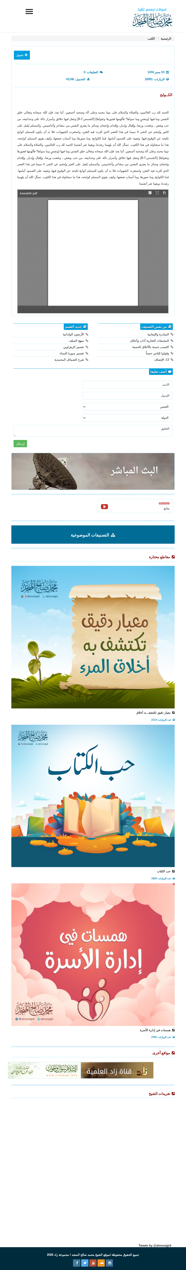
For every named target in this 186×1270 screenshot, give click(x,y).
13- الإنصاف (162, 359)
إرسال (20, 443)
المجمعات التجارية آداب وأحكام (150, 340)
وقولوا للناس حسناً (158, 353)
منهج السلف (77, 340)
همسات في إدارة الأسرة (155, 1030)
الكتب (151, 38)
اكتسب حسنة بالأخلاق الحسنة (151, 347)
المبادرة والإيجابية (158, 334)
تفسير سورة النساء (72, 353)
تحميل (20, 55)
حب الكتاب (164, 871)
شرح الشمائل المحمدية (69, 359)
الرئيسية (165, 38)
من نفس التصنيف (155, 327)
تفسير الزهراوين (74, 347)
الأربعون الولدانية (74, 334)
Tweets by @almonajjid (155, 1245)
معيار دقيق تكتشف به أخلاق (153, 712)
